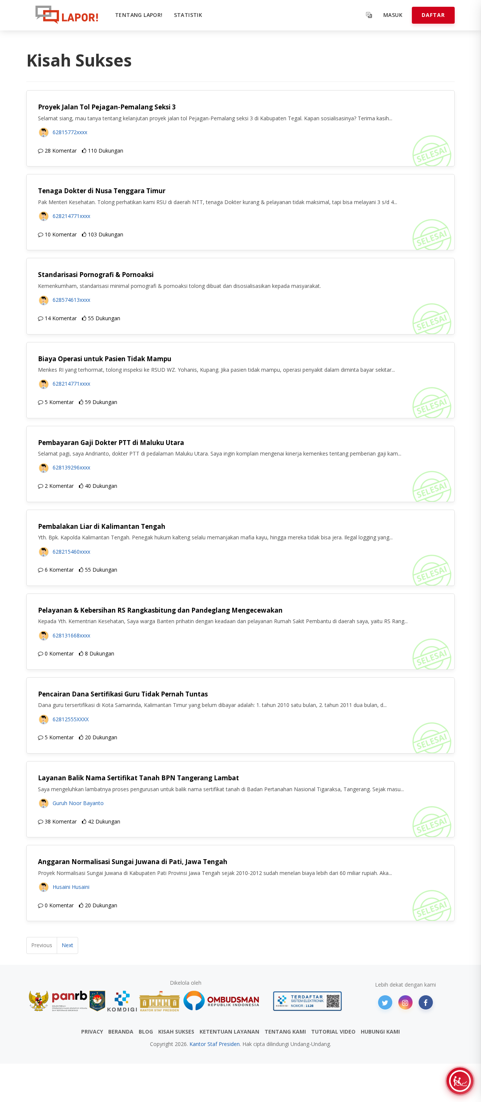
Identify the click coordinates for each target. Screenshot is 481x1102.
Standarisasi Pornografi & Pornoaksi (96, 274)
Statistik (188, 14)
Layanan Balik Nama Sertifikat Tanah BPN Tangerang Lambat (138, 778)
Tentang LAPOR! (139, 14)
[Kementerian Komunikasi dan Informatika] (122, 1001)
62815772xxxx (70, 132)
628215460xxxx (71, 551)
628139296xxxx (71, 467)
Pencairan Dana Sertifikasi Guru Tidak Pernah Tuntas (123, 694)
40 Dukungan (100, 485)
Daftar (433, 14)
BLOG (146, 1031)
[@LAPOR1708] (385, 1002)
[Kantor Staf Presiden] (159, 1001)
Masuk (392, 14)
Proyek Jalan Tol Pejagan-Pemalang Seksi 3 (107, 107)
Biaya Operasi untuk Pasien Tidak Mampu (104, 358)
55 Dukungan (103, 318)
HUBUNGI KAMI (380, 1031)
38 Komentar (60, 821)
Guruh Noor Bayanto (78, 803)
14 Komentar (60, 318)
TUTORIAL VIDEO (333, 1031)
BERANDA (120, 1031)
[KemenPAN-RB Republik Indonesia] (58, 1001)
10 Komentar (60, 234)
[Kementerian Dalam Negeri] (97, 1001)
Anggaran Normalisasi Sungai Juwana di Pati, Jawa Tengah (132, 861)
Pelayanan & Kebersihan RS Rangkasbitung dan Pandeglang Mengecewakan (160, 610)
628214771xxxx (71, 215)
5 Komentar (58, 402)
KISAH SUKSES (176, 1031)
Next (67, 945)
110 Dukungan (104, 150)
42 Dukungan (103, 821)
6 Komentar (58, 569)
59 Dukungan (100, 402)
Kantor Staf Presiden (214, 1044)
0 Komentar (58, 653)
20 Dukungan (100, 737)
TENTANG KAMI (285, 1031)
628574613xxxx (71, 299)
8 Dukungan (98, 653)
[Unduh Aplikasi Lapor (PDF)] (307, 1001)
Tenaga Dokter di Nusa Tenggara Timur (101, 190)
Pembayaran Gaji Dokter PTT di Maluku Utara (111, 442)
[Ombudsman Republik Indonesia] (225, 1001)
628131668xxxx (71, 635)
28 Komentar (60, 150)
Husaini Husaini (71, 886)
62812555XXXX (71, 719)
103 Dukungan (104, 234)
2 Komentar (58, 485)
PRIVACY (92, 1031)
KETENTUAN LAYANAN (229, 1031)
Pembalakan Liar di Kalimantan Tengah (101, 526)
